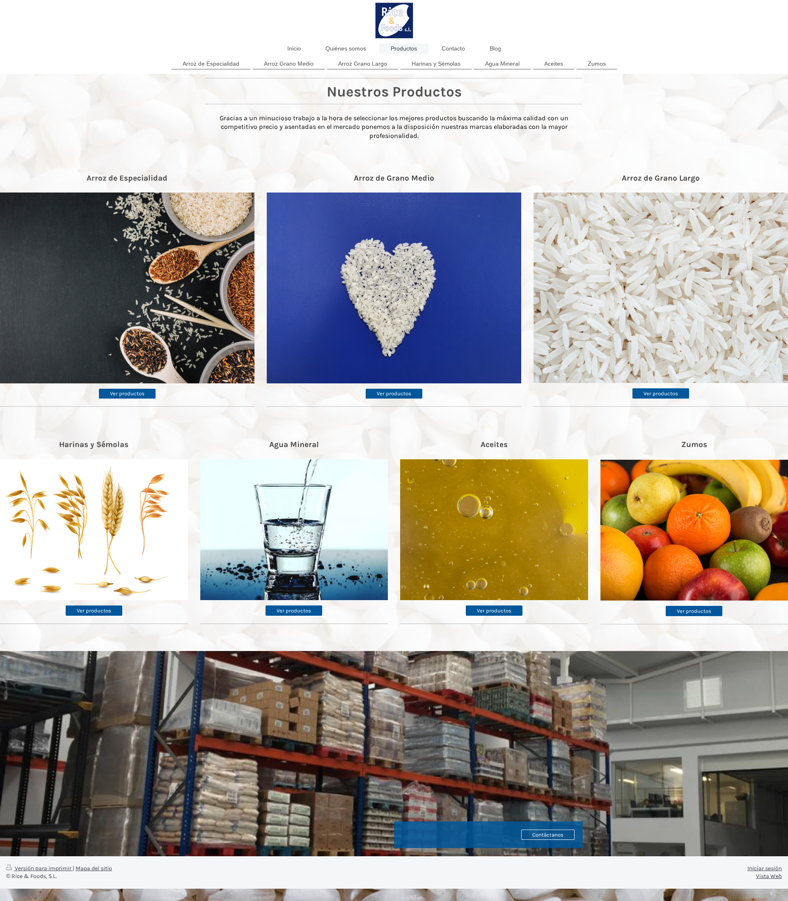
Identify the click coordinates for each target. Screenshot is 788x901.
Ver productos (127, 393)
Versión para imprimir (43, 868)
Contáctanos (548, 835)
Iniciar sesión (764, 868)
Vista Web (769, 876)
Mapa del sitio (94, 868)
